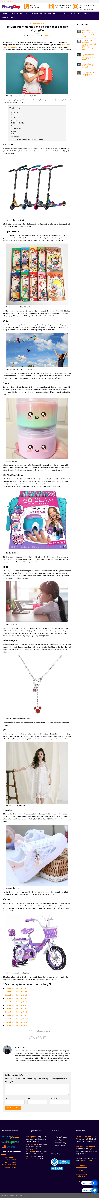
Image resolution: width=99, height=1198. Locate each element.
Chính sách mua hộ (8, 1167)
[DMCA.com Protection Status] (57, 1168)
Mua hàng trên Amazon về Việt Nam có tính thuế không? (88, 33)
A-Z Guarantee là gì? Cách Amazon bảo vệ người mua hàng (88, 57)
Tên (7, 1098)
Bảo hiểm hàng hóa (8, 1157)
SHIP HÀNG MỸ (17, 13)
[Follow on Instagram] (96, 1)
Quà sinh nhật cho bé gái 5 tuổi (16, 1002)
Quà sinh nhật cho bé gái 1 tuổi (16, 988)
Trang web (53, 1098)
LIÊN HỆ (12, 18)
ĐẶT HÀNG (88, 13)
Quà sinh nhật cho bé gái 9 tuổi (16, 1015)
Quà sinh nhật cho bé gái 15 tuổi (16, 1025)
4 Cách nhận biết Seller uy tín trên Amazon (88, 66)
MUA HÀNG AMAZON (31, 13)
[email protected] (37, 1159)
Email (29, 1098)
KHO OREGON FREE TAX (74, 13)
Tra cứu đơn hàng (6, 1)
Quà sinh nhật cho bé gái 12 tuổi (16, 1019)
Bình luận (9, 1082)
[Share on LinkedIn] (44, 1037)
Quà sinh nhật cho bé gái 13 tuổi (16, 1022)
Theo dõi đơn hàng (8, 1160)
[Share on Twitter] (33, 1037)
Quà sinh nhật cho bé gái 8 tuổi (16, 1012)
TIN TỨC (5, 18)
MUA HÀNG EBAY (45, 13)
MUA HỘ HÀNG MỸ (59, 13)
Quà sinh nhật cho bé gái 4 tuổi (16, 998)
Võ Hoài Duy (47, 35)
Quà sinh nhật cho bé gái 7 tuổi (16, 1009)
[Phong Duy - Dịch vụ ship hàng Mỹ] (11, 7)
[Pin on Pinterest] (40, 1037)
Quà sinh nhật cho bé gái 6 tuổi (16, 1005)
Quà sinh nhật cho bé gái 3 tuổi (16, 995)
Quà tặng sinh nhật (37, 23)
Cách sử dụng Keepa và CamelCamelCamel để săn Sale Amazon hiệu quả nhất (89, 45)
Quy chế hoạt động (8, 1165)
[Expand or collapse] (64, 108)
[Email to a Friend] (37, 1037)
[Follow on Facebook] (94, 1)
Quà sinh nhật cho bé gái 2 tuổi (16, 992)
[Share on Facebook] (30, 1037)
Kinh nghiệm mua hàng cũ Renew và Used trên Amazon (88, 74)
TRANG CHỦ (6, 13)
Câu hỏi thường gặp (8, 1162)
